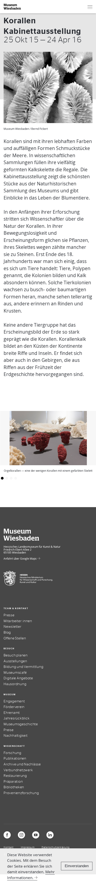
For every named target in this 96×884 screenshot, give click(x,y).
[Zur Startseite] (12, 7)
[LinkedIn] (50, 834)
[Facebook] (7, 834)
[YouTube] (35, 834)
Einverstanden (77, 866)
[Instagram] (21, 834)
